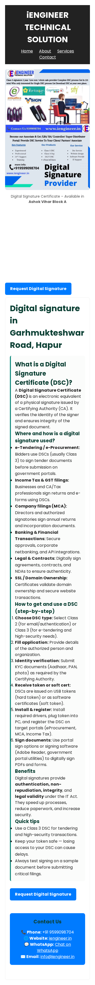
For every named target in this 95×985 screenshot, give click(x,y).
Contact (47, 57)
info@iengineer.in (57, 957)
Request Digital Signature (38, 289)
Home (27, 51)
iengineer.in (60, 938)
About (45, 51)
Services (65, 51)
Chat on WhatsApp (54, 947)
